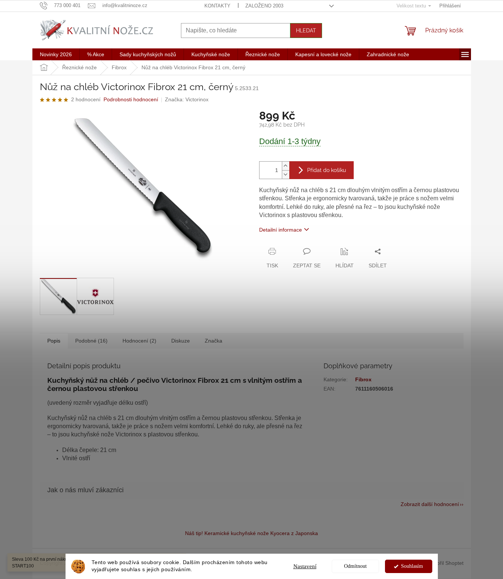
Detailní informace (280, 230)
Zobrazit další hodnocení (430, 504)
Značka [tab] (213, 341)
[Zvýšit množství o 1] (285, 166)
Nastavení (304, 566)
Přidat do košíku (326, 170)
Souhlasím (412, 566)
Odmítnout (355, 566)
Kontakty (217, 6)
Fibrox (363, 379)
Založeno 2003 (264, 6)
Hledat (306, 31)
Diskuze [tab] (180, 341)
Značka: (186, 99)
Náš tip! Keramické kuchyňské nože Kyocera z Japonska (251, 533)
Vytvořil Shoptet (445, 563)
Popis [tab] (53, 341)
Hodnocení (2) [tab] (139, 341)
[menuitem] (55, 54)
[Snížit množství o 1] (285, 174)
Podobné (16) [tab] (91, 341)
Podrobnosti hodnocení (131, 99)
